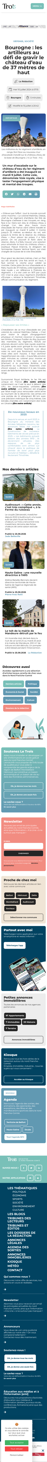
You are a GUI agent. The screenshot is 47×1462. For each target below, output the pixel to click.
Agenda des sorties (18, 1249)
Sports (17, 1198)
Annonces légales (16, 1241)
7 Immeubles (13, 1022)
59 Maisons (29, 1022)
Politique (19, 1191)
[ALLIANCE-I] (23, 31)
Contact (15, 1270)
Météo (13, 1265)
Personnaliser (16, 1455)
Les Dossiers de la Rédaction (21, 1234)
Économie (19, 1195)
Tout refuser (17, 1449)
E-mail (7, 841)
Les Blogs (16, 1214)
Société (29, 41)
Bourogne (16, 97)
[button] (6, 194)
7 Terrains (11, 1028)
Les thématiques (22, 1188)
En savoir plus (10, 807)
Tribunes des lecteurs (19, 1220)
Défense (18, 41)
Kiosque (15, 1261)
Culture (18, 1209)
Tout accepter (17, 1442)
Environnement (24, 1206)
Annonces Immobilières (19, 1256)
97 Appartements (15, 1015)
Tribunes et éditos (18, 1227)
